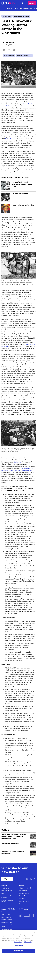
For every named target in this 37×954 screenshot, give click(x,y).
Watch (9, 9)
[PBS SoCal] (8, 3)
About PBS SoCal (25, 888)
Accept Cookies (18, 950)
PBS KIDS (4, 893)
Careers (22, 898)
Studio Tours (23, 896)
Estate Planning (6, 920)
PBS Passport (6, 917)
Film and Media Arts (24, 55)
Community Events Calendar (7, 896)
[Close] (35, 932)
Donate (31, 3)
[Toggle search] (3, 8)
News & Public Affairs (21, 16)
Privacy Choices (18, 945)
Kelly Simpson (10, 42)
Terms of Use (18, 942)
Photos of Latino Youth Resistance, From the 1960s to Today (22, 184)
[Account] (26, 3)
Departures (7, 16)
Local (16, 9)
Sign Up (7, 879)
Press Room (23, 890)
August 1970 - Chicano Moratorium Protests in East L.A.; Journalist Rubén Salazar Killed (13, 836)
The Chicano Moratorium (10, 843)
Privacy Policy (28, 942)
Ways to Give (5, 914)
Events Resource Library (7, 900)
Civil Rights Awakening (20, 193)
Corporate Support (7, 922)
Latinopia (17, 462)
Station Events (24, 901)
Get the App (23, 909)
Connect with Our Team (7, 925)
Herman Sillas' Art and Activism (23, 205)
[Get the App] (26, 915)
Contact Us (23, 904)
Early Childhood (26, 9)
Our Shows (5, 888)
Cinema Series (24, 893)
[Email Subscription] (22, 3)
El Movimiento (9, 55)
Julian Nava (9, 139)
